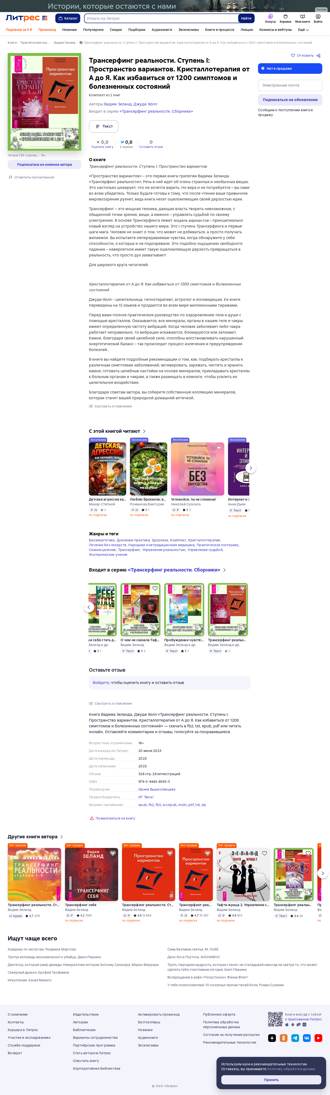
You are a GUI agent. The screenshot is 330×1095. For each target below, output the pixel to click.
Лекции (247, 30)
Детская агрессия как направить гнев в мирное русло (107, 499)
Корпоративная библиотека (97, 1068)
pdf (191, 805)
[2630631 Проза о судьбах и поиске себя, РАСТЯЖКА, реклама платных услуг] (165, 6)
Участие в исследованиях (29, 1037)
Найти (246, 18)
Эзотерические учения (108, 554)
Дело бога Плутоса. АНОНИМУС (193, 957)
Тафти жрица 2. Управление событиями (243, 905)
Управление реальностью (164, 550)
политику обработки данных (291, 1069)
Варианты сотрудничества (95, 1037)
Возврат (15, 1053)
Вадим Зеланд (132, 645)
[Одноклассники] (283, 1038)
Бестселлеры (149, 1022)
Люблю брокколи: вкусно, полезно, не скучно (148, 499)
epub (142, 805)
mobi (182, 805)
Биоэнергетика (102, 540)
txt (197, 805)
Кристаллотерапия (204, 540)
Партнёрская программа (94, 1045)
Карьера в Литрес (23, 1030)
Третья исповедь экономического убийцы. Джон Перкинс (54, 957)
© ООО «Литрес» (165, 1086)
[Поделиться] (319, 55)
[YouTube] (318, 1038)
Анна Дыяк (237, 504)
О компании (18, 1014)
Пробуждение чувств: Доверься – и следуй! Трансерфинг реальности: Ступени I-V (184, 640)
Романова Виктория (147, 504)
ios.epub (170, 805)
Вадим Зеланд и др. (93, 645)
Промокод (47, 30)
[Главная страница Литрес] (27, 18)
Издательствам (86, 1014)
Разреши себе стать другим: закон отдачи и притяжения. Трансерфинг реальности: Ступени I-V (97, 640)
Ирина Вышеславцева (157, 789)
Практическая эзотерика (218, 545)
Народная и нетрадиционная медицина (161, 545)
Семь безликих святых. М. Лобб (192, 949)
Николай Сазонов (186, 504)
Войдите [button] (101, 682)
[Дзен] (272, 1038)
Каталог (71, 18)
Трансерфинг (129, 550)
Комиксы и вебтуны (275, 30)
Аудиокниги (162, 30)
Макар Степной (102, 504)
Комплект (178, 540)
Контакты (16, 1022)
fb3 (158, 805)
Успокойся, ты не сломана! (193, 499)
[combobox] (161, 18)
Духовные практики (133, 540)
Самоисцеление (102, 550)
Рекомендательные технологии (229, 1042)
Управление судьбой (204, 550)
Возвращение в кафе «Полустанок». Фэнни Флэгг (207, 977)
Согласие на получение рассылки (231, 1035)
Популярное (93, 30)
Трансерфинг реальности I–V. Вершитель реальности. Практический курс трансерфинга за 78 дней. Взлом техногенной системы (294, 905)
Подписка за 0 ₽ (19, 30)
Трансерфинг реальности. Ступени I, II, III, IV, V (34, 905)
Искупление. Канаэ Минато (30, 980)
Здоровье (160, 540)
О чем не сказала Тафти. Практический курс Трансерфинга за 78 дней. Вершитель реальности (140, 640)
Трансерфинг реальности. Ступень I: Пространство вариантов (148, 905)
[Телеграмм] (295, 1038)
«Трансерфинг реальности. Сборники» (156, 111)
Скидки (116, 30)
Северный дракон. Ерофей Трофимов (38, 972)
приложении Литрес (305, 1019)
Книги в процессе (219, 30)
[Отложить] (120, 447)
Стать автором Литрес (92, 1053)
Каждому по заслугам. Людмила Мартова (42, 949)
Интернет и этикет (243, 499)
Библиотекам (84, 1030)
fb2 (151, 805)
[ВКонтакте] (307, 1038)
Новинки (69, 30)
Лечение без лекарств (107, 545)
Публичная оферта (219, 1014)
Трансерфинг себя (81, 905)
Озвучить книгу (86, 1061)
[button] (102, 144)
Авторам (80, 1022)
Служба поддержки (24, 1045)
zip (203, 805)
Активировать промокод (158, 1014)
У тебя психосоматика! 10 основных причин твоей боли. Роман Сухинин (225, 985)
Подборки (136, 30)
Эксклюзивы (189, 30)
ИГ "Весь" (146, 797)
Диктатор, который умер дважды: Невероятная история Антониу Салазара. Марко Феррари (83, 965)
